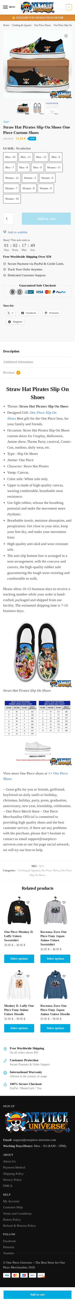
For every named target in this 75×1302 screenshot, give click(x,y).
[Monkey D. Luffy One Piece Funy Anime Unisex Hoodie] (19, 985)
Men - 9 (37, 167)
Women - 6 (47, 177)
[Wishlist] (28, 902)
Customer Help (13, 1207)
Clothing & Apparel (21, 25)
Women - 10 (12, 198)
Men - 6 (55, 157)
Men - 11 (26, 157)
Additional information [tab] (18, 362)
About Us (9, 1161)
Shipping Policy (13, 1173)
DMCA (7, 1185)
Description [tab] (11, 351)
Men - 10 (10, 157)
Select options (19, 958)
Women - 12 (12, 177)
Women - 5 (30, 177)
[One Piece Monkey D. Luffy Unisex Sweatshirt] (19, 911)
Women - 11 (54, 167)
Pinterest (8, 1247)
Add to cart (37, 1294)
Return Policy (12, 1219)
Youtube (8, 1253)
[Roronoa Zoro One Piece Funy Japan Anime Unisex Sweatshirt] (55, 911)
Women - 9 (46, 188)
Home (6, 25)
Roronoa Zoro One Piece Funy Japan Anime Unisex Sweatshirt (53, 938)
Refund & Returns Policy (19, 1225)
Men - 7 (9, 167)
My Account (11, 1201)
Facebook (9, 1241)
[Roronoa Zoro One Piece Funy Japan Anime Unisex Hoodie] (55, 985)
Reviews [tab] (11, 372)
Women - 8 (28, 188)
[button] (66, 36)
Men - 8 (23, 167)
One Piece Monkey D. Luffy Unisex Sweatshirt (19, 936)
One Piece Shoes (42, 25)
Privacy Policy (12, 1179)
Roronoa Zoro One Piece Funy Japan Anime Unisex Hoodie (55, 1010)
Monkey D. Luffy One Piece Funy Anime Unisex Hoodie (19, 1010)
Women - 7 (11, 188)
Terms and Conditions (17, 1213)
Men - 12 (41, 157)
